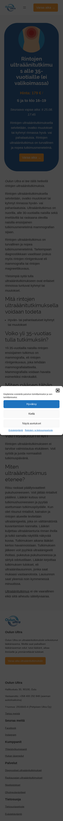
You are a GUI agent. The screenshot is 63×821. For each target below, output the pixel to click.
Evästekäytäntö (16, 430)
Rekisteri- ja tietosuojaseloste (39, 430)
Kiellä (32, 413)
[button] (57, 390)
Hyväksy (31, 403)
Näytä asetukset (31, 423)
